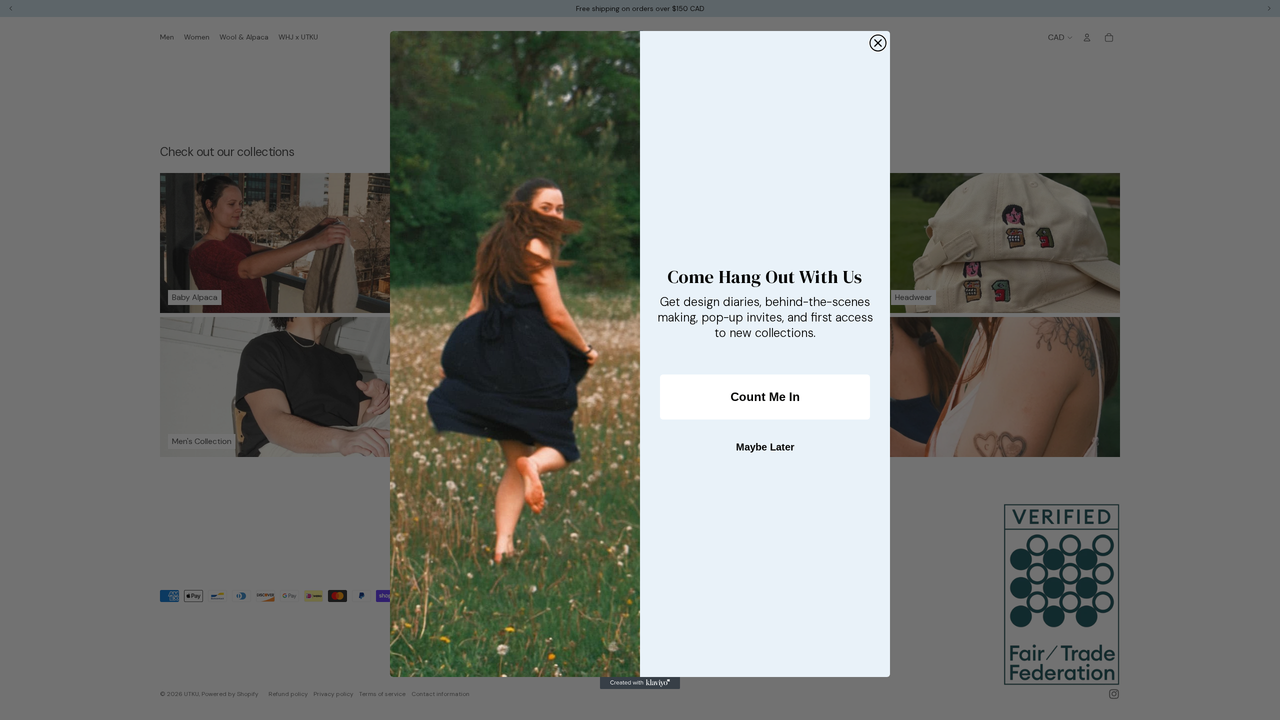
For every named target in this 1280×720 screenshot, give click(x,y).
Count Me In (765, 397)
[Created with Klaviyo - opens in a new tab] (640, 683)
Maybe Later (765, 447)
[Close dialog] (878, 43)
